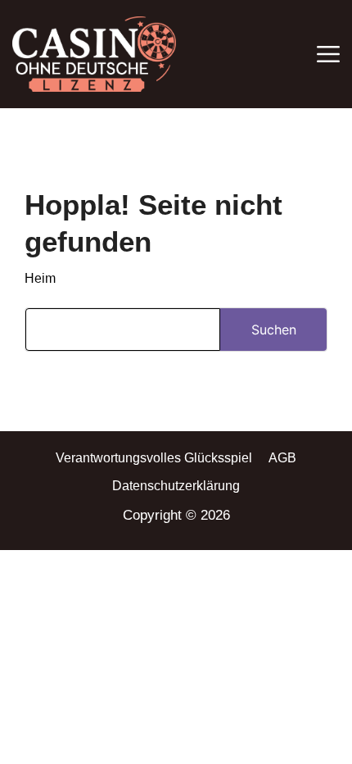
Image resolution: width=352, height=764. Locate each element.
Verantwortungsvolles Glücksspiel (154, 458)
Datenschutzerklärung (176, 486)
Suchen (273, 329)
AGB (282, 458)
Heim (40, 278)
